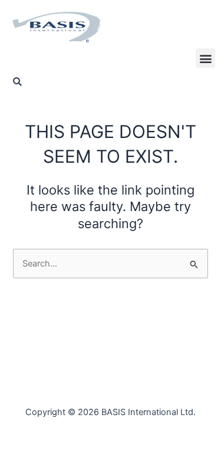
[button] (205, 58)
